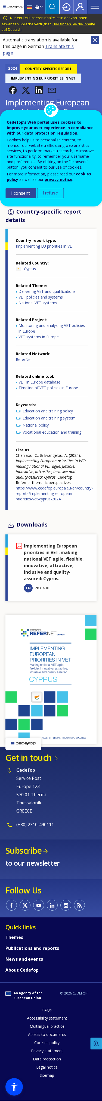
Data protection (47, 1059)
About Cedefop (22, 970)
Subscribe (23, 850)
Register (80, 7)
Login (66, 7)
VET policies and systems (40, 297)
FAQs (47, 1009)
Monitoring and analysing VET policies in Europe (51, 328)
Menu (95, 7)
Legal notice (47, 1067)
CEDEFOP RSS (79, 905)
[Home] (13, 7)
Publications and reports (32, 948)
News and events (24, 959)
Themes (14, 937)
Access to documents (47, 1034)
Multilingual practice (47, 1026)
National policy (36, 425)
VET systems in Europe (38, 336)
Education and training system (49, 418)
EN (28, 587)
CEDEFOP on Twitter (25, 905)
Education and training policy (48, 410)
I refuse (50, 193)
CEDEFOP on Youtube (38, 905)
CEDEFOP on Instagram (65, 905)
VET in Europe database (39, 382)
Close (95, 40)
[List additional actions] (40, 7)
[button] (12, 90)
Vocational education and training (52, 432)
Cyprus (30, 268)
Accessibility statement (47, 1018)
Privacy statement (47, 1050)
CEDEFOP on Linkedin (52, 905)
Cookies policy (47, 1042)
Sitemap (47, 1075)
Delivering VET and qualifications (47, 291)
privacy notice (58, 179)
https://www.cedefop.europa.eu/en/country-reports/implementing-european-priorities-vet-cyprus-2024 (54, 493)
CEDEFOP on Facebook (11, 905)
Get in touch (28, 757)
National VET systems (37, 302)
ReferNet (24, 359)
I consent (20, 193)
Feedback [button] (96, 1044)
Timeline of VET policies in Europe (48, 387)
